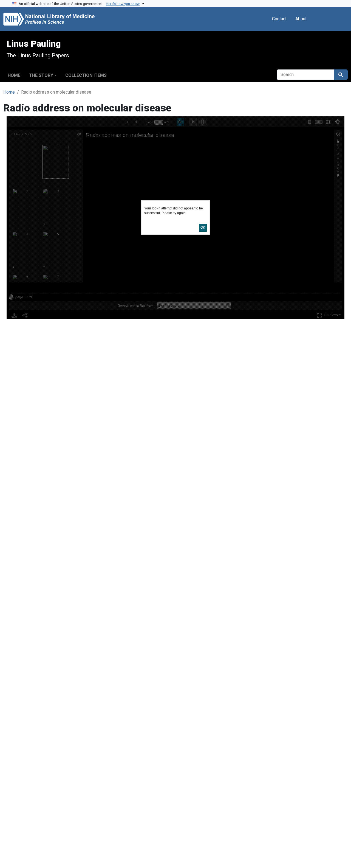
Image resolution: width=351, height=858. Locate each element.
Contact (279, 18)
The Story (41, 75)
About (301, 18)
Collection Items (86, 75)
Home (14, 75)
